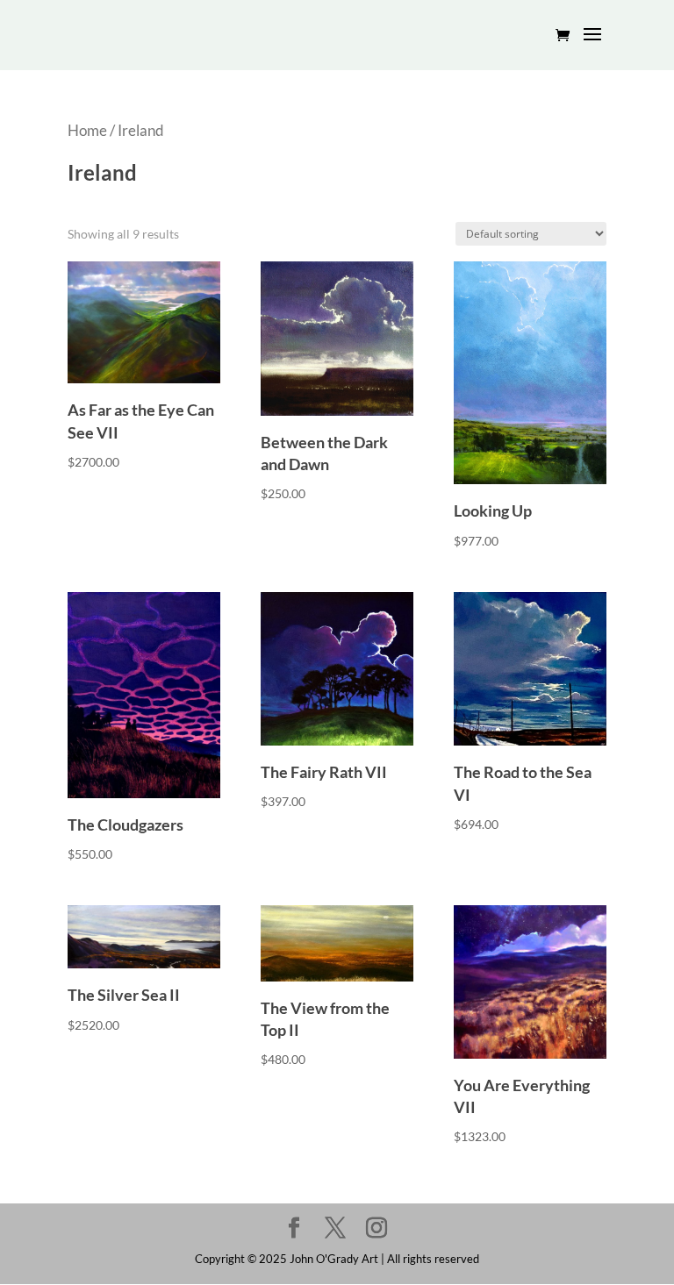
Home (87, 130)
